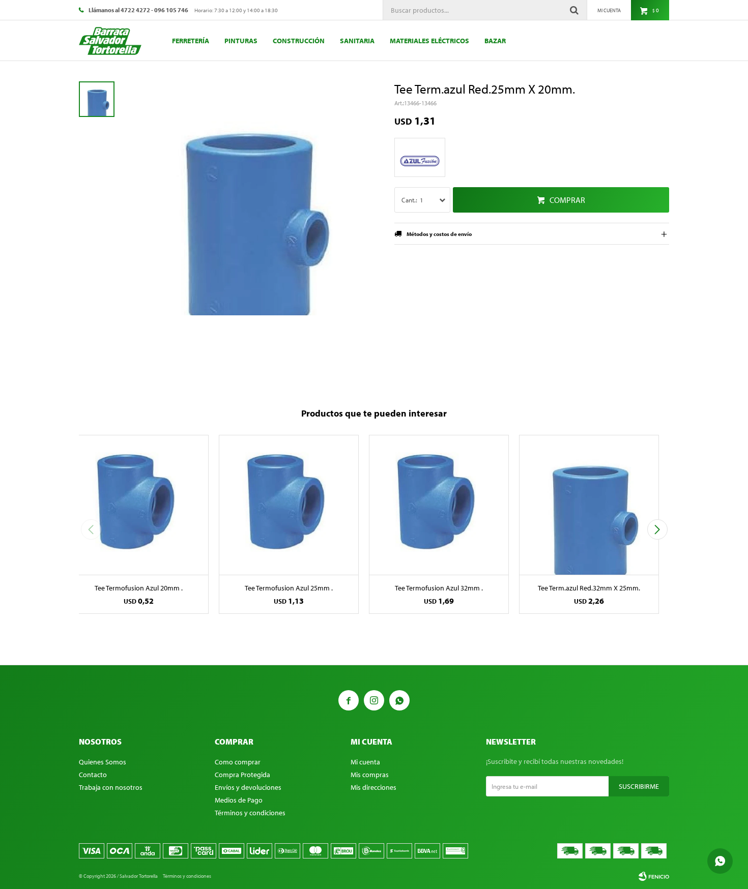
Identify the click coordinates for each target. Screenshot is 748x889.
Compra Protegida (242, 774)
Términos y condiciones (250, 812)
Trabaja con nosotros (110, 787)
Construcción (299, 40)
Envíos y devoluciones (248, 787)
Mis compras (370, 774)
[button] (657, 529)
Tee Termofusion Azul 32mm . (439, 587)
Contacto (93, 774)
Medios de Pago (239, 800)
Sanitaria (357, 40)
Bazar (495, 40)
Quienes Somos (102, 761)
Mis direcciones (373, 787)
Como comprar (238, 761)
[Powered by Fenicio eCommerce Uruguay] (654, 876)
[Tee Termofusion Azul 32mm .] (439, 505)
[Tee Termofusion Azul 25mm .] (289, 505)
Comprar (567, 200)
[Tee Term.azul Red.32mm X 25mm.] (589, 505)
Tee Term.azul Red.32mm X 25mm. (589, 587)
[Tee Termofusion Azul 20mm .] (139, 505)
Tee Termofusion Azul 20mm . (139, 587)
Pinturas (240, 40)
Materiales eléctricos (429, 40)
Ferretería (190, 40)
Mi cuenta (365, 761)
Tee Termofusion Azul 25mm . (289, 587)
